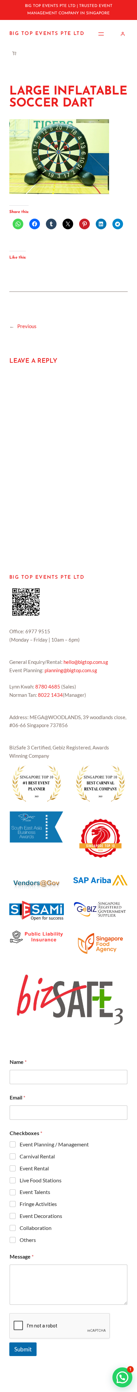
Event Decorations (41, 1216)
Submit (23, 1349)
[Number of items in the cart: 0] (14, 53)
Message (22, 1256)
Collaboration (36, 1228)
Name (18, 1062)
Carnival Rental (37, 1156)
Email (17, 1097)
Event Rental (34, 1168)
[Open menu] (101, 34)
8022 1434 (50, 695)
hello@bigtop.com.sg (86, 662)
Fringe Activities (38, 1204)
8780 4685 (47, 687)
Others (28, 1240)
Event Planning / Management (54, 1144)
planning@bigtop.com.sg (71, 670)
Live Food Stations (41, 1180)
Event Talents (35, 1192)
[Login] (123, 34)
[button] (122, 1377)
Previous (27, 326)
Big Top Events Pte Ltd (46, 33)
